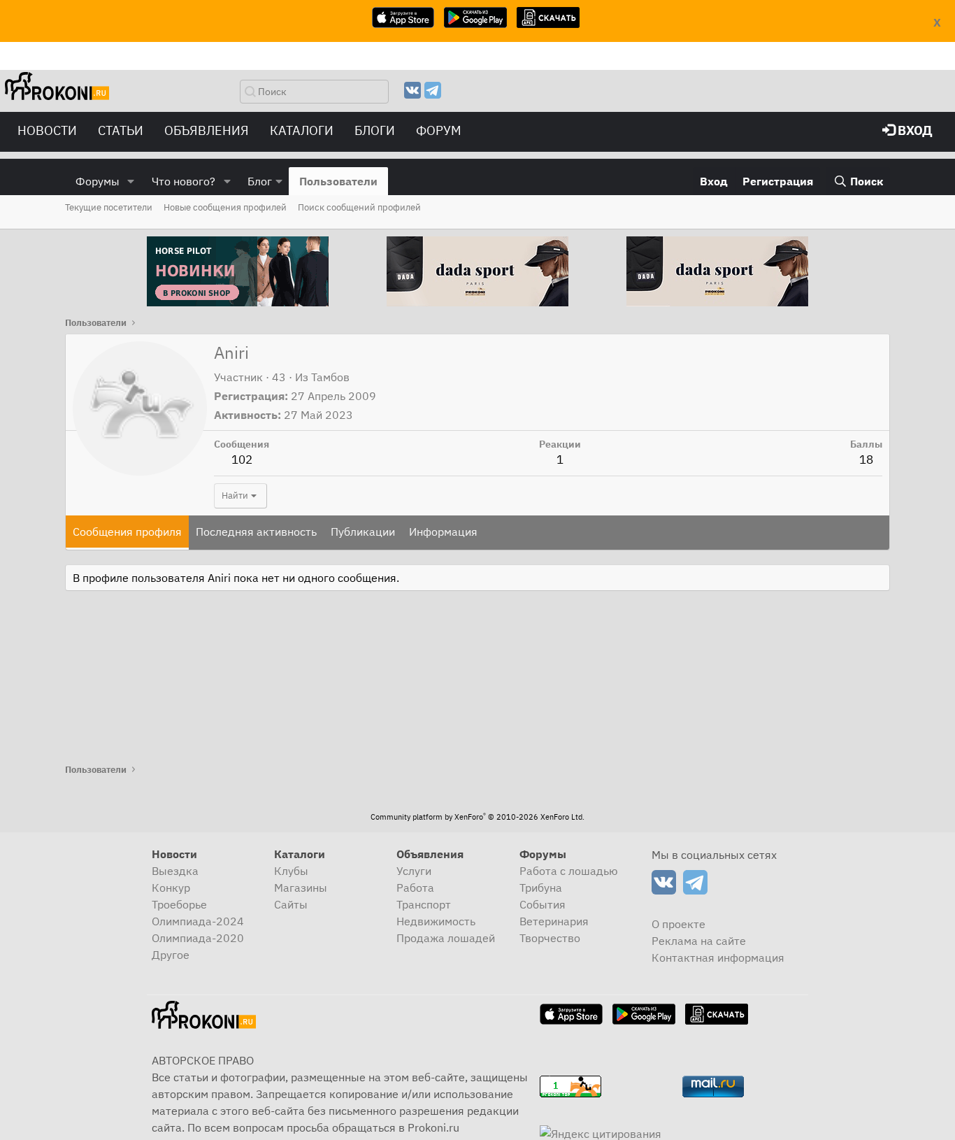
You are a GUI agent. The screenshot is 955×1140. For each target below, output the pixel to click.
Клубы (291, 871)
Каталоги (301, 130)
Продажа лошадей (445, 938)
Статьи (120, 130)
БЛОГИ (374, 130)
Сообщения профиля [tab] (127, 532)
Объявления (206, 130)
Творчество (549, 938)
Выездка (175, 871)
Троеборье (179, 904)
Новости (47, 130)
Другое (170, 955)
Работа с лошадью (568, 871)
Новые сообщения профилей (225, 207)
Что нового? (183, 181)
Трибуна (540, 888)
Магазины (300, 888)
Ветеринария (554, 921)
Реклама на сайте (699, 941)
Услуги (413, 871)
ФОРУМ (438, 130)
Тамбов (330, 377)
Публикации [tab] (363, 532)
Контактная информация (718, 957)
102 (241, 459)
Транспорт (423, 904)
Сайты (291, 904)
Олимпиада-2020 (198, 938)
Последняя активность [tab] (256, 532)
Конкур (171, 888)
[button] (131, 181)
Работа (415, 888)
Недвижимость (435, 921)
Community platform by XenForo (477, 817)
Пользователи (338, 181)
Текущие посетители (108, 207)
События (542, 904)
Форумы (98, 181)
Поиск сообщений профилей (359, 207)
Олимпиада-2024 (198, 921)
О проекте (678, 924)
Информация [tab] (443, 532)
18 (866, 459)
